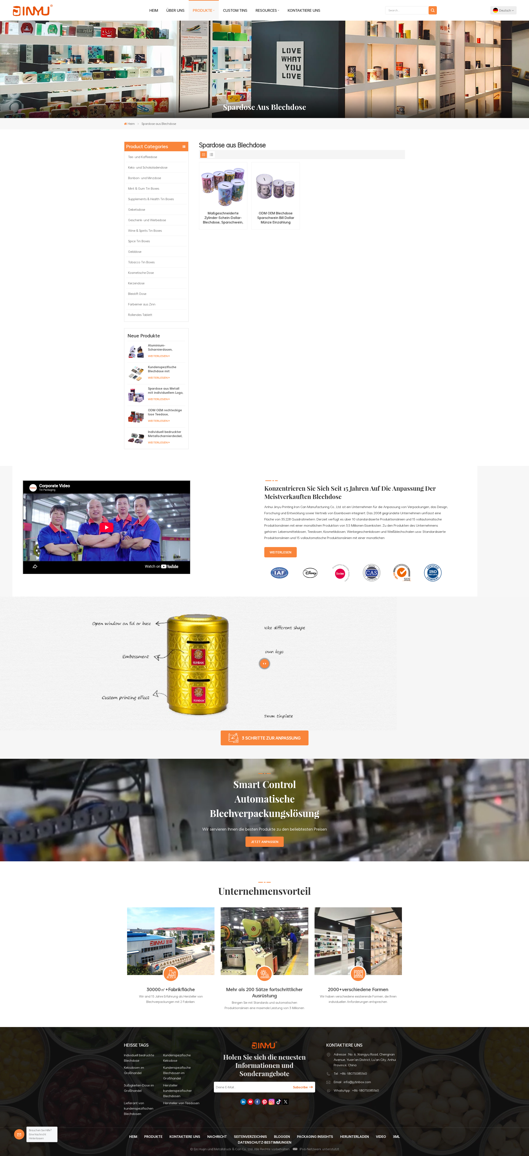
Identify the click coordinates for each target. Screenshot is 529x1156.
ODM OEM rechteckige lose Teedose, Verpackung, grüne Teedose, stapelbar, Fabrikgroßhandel (165, 412)
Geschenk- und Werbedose (147, 220)
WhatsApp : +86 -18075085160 (356, 1090)
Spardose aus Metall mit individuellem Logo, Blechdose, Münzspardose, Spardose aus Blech (165, 390)
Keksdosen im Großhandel (134, 1070)
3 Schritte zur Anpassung (271, 738)
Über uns (175, 10)
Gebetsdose (136, 209)
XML (396, 1136)
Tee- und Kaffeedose (142, 157)
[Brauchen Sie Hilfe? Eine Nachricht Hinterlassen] (19, 1134)
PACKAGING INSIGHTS (315, 1136)
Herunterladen (354, 1136)
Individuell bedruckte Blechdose (139, 1058)
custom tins (235, 10)
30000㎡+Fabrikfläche (171, 989)
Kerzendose (136, 283)
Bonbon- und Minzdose (144, 178)
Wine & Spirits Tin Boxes (145, 230)
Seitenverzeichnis (250, 1136)
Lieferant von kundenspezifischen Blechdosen (138, 1108)
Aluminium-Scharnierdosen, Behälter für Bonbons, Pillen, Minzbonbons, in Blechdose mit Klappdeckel (165, 347)
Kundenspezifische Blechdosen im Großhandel (177, 1073)
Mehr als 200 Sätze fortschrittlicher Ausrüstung (264, 992)
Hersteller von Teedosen (181, 1102)
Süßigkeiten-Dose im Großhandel (139, 1088)
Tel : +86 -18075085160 (350, 1073)
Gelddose (134, 251)
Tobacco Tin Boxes (141, 262)
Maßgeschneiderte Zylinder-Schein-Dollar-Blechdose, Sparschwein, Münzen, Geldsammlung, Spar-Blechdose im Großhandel (223, 218)
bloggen (282, 1136)
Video (381, 1136)
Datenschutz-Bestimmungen (264, 1142)
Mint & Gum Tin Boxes (143, 188)
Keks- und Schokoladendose (147, 167)
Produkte (202, 10)
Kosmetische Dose (141, 272)
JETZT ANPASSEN (264, 841)
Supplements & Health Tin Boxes (151, 199)
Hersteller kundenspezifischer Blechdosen (177, 1090)
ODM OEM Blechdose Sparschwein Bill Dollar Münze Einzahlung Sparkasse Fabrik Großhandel (275, 218)
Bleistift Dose (137, 293)
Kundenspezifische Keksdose (177, 1058)
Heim (153, 10)
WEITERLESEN (158, 356)
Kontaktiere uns (304, 10)
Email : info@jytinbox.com (352, 1081)
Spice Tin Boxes (139, 241)
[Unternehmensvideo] (107, 573)
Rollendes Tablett (140, 314)
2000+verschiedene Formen (358, 989)
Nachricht (217, 1136)
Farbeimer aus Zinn (141, 304)
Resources (266, 10)
